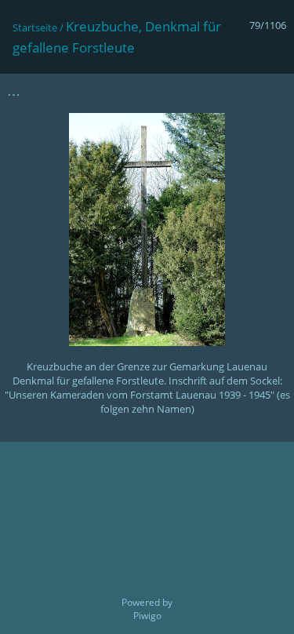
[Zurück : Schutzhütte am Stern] (239, 91)
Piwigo (147, 615)
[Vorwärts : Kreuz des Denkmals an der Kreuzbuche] (272, 91)
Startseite (35, 27)
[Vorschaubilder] (207, 91)
